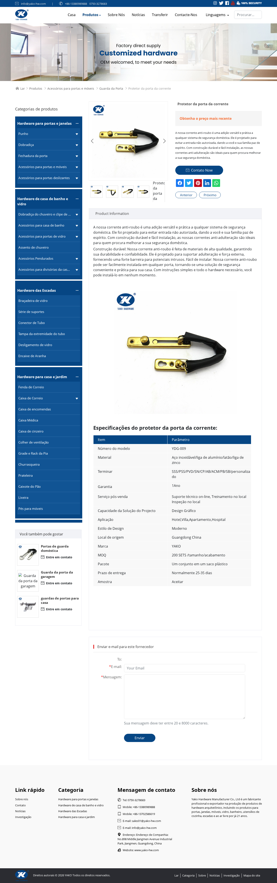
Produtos (90, 14)
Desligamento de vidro (35, 345)
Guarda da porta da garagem (57, 574)
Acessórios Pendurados (35, 258)
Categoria (188, 875)
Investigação (23, 817)
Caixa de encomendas (34, 409)
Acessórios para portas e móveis (70, 88)
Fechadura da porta (32, 156)
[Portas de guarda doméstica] (28, 554)
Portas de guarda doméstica (55, 548)
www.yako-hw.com (146, 850)
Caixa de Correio (30, 398)
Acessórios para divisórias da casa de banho (44, 269)
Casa (72, 14)
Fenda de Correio (31, 387)
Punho (23, 133)
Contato (20, 805)
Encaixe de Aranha (32, 356)
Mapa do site (251, 875)
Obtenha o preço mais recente (206, 118)
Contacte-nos (186, 14)
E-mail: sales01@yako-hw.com (139, 821)
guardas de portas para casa (60, 600)
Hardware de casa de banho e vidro (42, 201)
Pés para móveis (30, 508)
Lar (22, 88)
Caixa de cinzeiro (30, 431)
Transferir (160, 14)
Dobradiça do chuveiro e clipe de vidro (44, 214)
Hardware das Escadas (36, 290)
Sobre (202, 875)
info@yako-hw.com (33, 4)
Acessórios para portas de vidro (42, 236)
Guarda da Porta (111, 88)
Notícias (138, 14)
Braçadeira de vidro (33, 300)
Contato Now (199, 170)
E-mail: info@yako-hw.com (137, 828)
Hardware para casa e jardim (42, 376)
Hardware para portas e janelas (44, 123)
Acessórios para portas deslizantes (44, 178)
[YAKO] (138, 52)
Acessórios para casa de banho (41, 225)
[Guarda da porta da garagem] (28, 581)
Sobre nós (116, 14)
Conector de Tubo (31, 323)
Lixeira (23, 497)
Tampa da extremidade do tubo (41, 334)
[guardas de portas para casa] (28, 606)
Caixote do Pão (29, 486)
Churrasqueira (29, 464)
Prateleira (25, 475)
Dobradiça (26, 145)
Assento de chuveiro (33, 247)
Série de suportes (31, 311)
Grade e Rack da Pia (33, 453)
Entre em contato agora (56, 557)
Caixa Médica (28, 420)
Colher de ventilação (33, 442)
